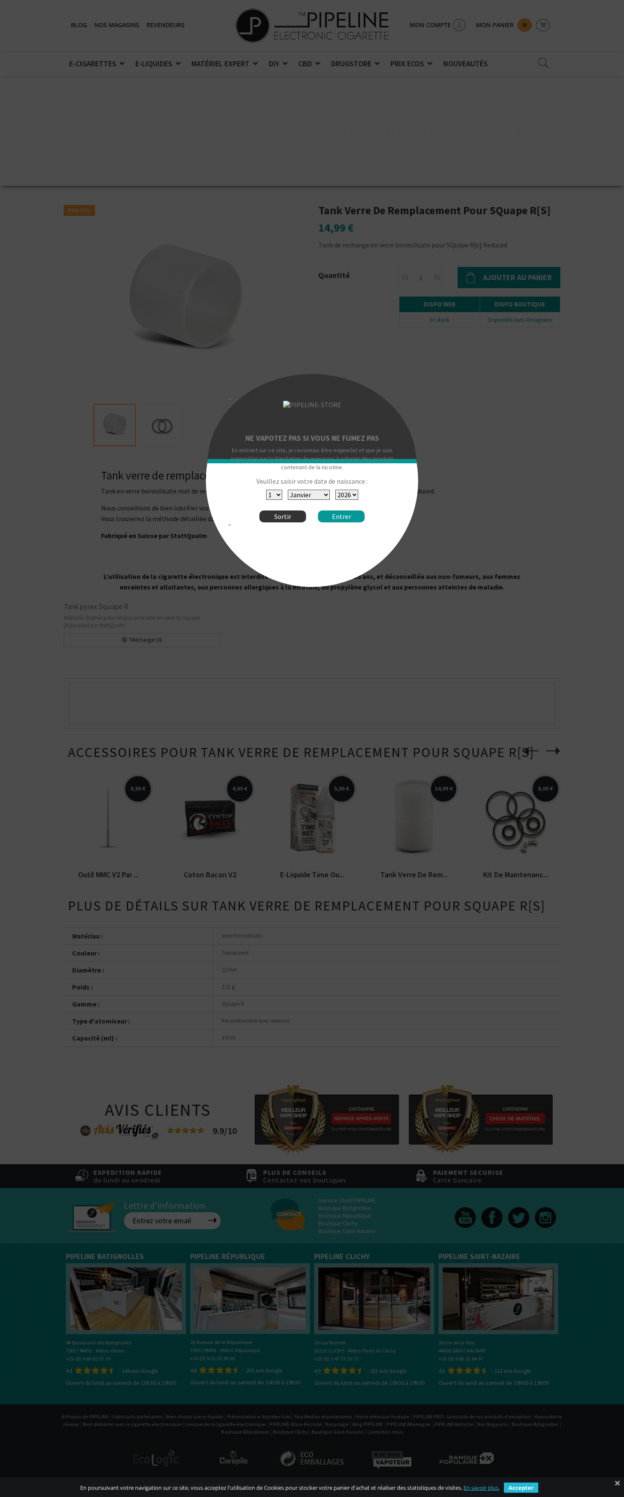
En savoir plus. (482, 1487)
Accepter (521, 1487)
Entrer (341, 516)
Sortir (282, 516)
